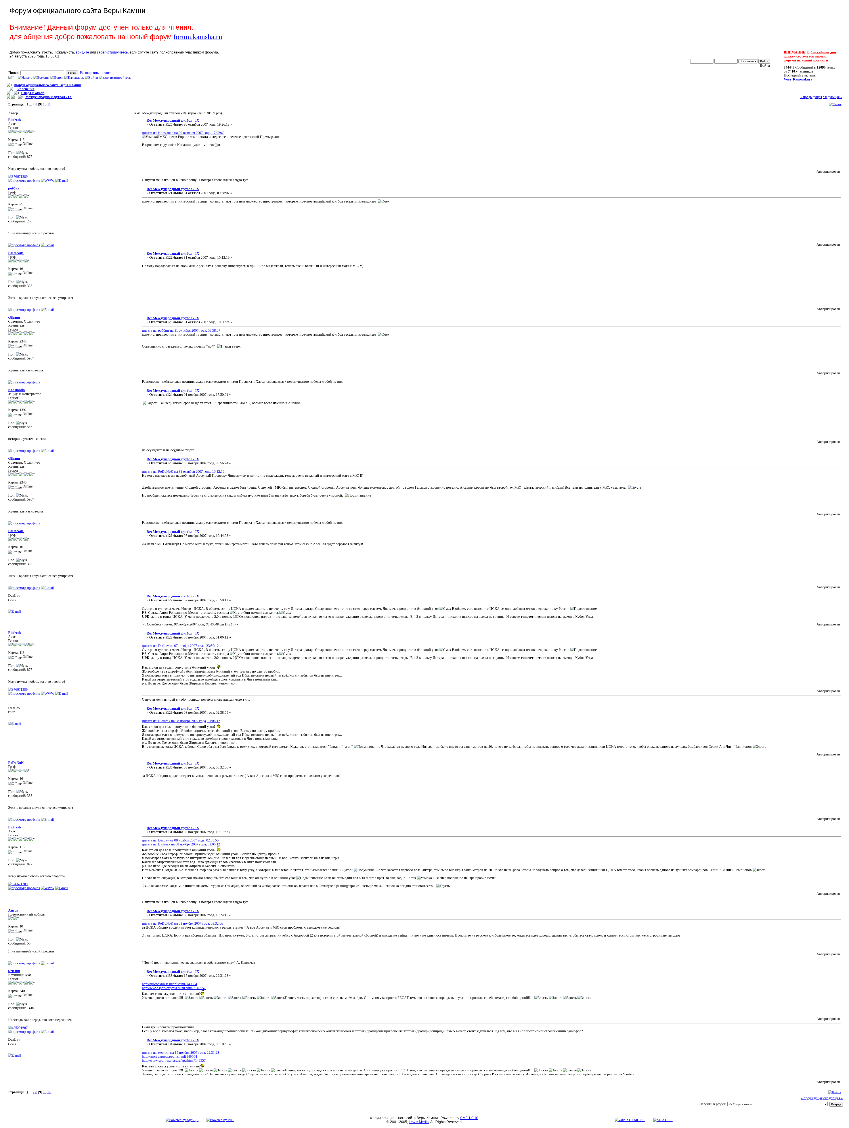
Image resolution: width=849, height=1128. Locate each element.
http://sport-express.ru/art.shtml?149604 (169, 984)
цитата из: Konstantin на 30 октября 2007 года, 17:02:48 (183, 133)
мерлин (14, 971)
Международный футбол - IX (48, 97)
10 (44, 104)
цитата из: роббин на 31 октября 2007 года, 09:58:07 (181, 330)
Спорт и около (32, 93)
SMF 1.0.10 (469, 1118)
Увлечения (25, 89)
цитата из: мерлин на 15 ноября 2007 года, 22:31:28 (180, 1052)
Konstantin (16, 390)
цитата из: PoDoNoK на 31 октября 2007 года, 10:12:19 (183, 471)
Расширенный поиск (95, 73)
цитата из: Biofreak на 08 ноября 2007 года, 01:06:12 (181, 721)
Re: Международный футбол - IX (173, 120)
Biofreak (14, 120)
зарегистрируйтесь (112, 52)
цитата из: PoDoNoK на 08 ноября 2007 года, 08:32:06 (182, 923)
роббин (13, 188)
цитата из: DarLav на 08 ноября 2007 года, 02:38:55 (180, 840)
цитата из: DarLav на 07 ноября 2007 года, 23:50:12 (180, 646)
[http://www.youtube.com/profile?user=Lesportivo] (47, 180)
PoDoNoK (16, 253)
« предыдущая (811, 97)
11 (49, 104)
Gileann (14, 317)
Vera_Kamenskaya (798, 79)
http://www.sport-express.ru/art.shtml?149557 (174, 988)
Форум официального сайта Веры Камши (47, 85)
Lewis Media (419, 1122)
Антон (13, 910)
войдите (82, 52)
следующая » (832, 97)
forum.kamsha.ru (198, 36)
